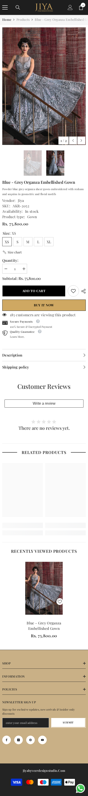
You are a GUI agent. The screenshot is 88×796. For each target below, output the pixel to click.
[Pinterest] (30, 740)
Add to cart (34, 291)
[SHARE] (82, 291)
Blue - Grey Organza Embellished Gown (44, 626)
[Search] (18, 7)
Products (23, 19)
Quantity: (10, 260)
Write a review (44, 403)
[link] (73, 291)
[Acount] (70, 7)
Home (6, 19)
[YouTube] (42, 740)
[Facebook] (6, 740)
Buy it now (44, 305)
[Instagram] (18, 740)
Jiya (21, 200)
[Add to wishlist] (59, 601)
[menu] (5, 7)
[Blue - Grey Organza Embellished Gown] (44, 588)
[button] (73, 140)
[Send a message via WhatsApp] (80, 788)
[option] (44, 86)
